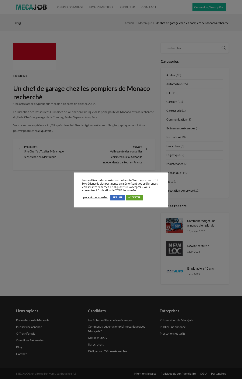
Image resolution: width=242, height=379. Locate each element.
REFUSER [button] (118, 197)
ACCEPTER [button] (134, 197)
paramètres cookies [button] (95, 197)
